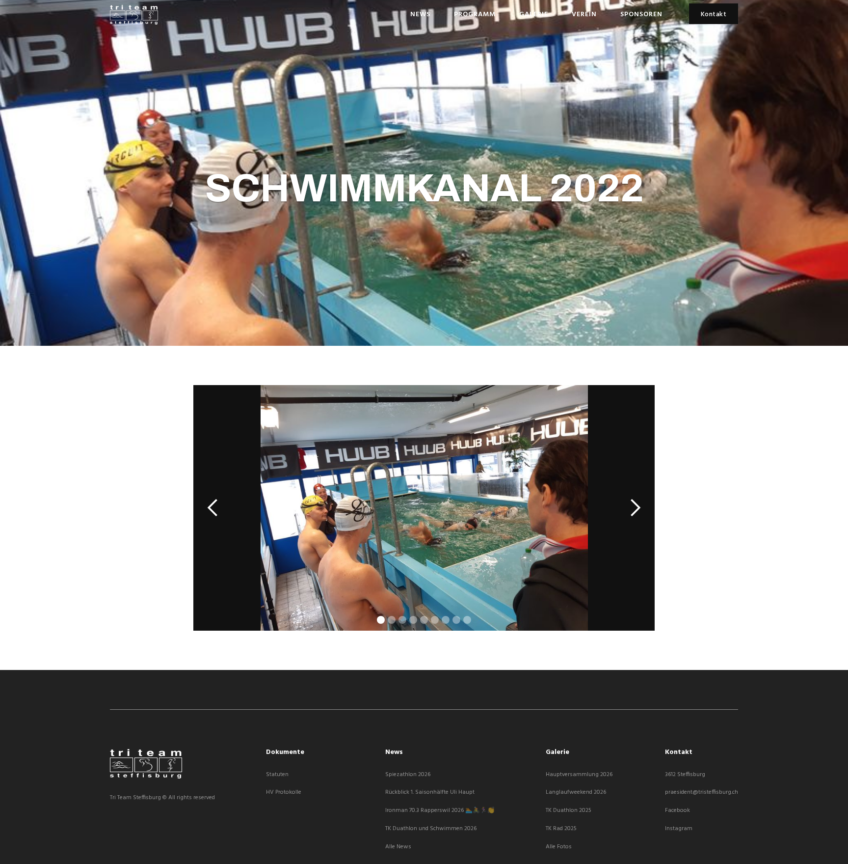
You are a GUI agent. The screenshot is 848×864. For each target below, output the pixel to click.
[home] (134, 15)
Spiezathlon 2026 (407, 775)
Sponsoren (641, 14)
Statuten (277, 775)
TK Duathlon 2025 (568, 811)
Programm (475, 14)
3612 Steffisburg (685, 775)
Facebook (677, 811)
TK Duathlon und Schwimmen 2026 (431, 829)
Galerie (533, 14)
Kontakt (714, 14)
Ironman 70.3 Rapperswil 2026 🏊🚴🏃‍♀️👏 (440, 811)
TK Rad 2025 (561, 829)
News (420, 14)
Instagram (678, 829)
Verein (584, 14)
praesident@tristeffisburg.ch (701, 792)
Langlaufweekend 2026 (576, 792)
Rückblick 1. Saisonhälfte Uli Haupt (430, 792)
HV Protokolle (283, 792)
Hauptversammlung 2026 (579, 775)
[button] (213, 508)
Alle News (398, 847)
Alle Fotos (559, 847)
